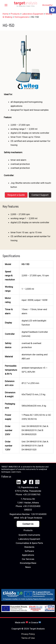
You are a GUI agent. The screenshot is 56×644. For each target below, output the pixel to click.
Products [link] (28, 530)
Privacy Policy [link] (28, 634)
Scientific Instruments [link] (29, 535)
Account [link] (46, 5)
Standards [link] (29, 547)
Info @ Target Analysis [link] (31, 517)
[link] (52, 10)
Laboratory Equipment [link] (29, 539)
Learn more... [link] (16, 472)
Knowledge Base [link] (28, 563)
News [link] (28, 567)
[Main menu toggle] (6, 5)
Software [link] (29, 551)
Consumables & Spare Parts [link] (29, 543)
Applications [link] (28, 555)
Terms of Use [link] (28, 638)
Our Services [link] (28, 559)
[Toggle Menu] (51, 5)
